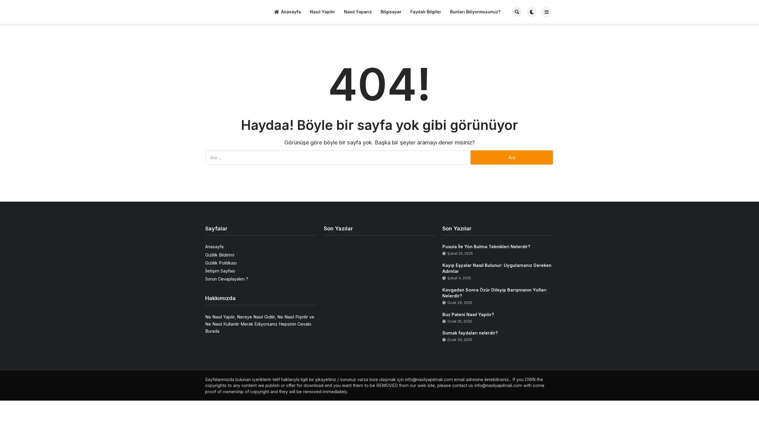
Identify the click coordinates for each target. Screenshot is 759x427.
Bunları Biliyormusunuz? (475, 11)
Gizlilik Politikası (221, 262)
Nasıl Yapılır (322, 11)
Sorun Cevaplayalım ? (226, 278)
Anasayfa (291, 11)
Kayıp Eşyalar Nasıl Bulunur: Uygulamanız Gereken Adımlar (496, 268)
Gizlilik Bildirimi (219, 254)
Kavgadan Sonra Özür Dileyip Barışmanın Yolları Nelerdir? (494, 292)
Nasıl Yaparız (358, 11)
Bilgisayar (391, 11)
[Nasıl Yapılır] (227, 11)
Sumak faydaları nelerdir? (470, 332)
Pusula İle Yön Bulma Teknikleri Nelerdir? (486, 246)
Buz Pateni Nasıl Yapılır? (468, 314)
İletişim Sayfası (220, 270)
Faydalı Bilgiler (425, 11)
